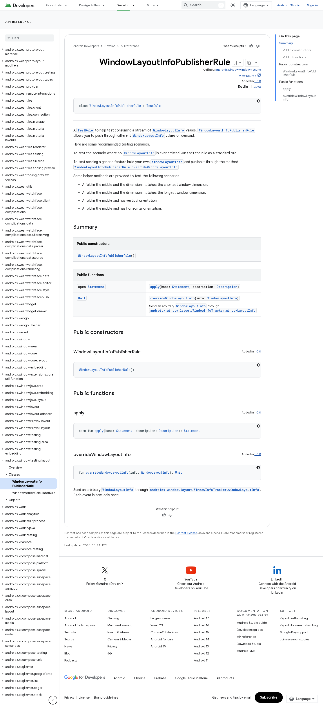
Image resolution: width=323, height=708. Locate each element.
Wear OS (157, 625)
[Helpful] (251, 46)
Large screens (160, 618)
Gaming (113, 618)
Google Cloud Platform (191, 678)
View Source (247, 76)
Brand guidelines (106, 697)
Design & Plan (89, 5)
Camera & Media (119, 639)
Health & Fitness (118, 632)
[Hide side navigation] (53, 700)
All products (225, 678)
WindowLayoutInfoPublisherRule (115, 106)
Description (227, 287)
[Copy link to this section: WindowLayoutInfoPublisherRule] (145, 352)
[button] (28, 52)
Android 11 (201, 660)
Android (70, 618)
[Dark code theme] (258, 101)
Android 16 (201, 625)
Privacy (112, 646)
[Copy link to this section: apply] (88, 413)
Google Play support (294, 632)
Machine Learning (119, 625)
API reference (18, 22)
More (151, 5)
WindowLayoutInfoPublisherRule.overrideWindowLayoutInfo (126, 167)
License (84, 697)
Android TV (158, 646)
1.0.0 (257, 81)
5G (109, 653)
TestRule (153, 106)
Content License (186, 533)
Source (69, 639)
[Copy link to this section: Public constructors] (127, 332)
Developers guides (250, 630)
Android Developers (86, 46)
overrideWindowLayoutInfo (172, 298)
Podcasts (70, 660)
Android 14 (201, 639)
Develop (123, 5)
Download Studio (249, 644)
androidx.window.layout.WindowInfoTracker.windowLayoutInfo (203, 310)
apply (155, 287)
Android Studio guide (252, 623)
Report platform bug (294, 618)
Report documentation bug (299, 625)
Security (70, 632)
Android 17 (201, 618)
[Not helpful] (257, 46)
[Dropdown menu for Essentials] (68, 5)
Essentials (54, 5)
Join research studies (294, 639)
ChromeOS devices (164, 632)
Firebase (160, 678)
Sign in (312, 5)
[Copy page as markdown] (249, 62)
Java (257, 86)
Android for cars (162, 639)
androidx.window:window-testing (238, 70)
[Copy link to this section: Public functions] (118, 393)
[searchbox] (29, 37)
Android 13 (201, 646)
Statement (96, 287)
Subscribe (269, 697)
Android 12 (201, 653)
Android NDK (246, 651)
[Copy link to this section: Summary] (101, 227)
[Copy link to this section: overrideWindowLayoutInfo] (135, 455)
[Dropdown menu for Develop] (136, 5)
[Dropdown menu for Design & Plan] (105, 5)
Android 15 (201, 632)
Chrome (139, 678)
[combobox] (203, 5)
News (68, 646)
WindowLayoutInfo (168, 130)
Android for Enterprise (79, 625)
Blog (67, 653)
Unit (81, 298)
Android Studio (288, 5)
